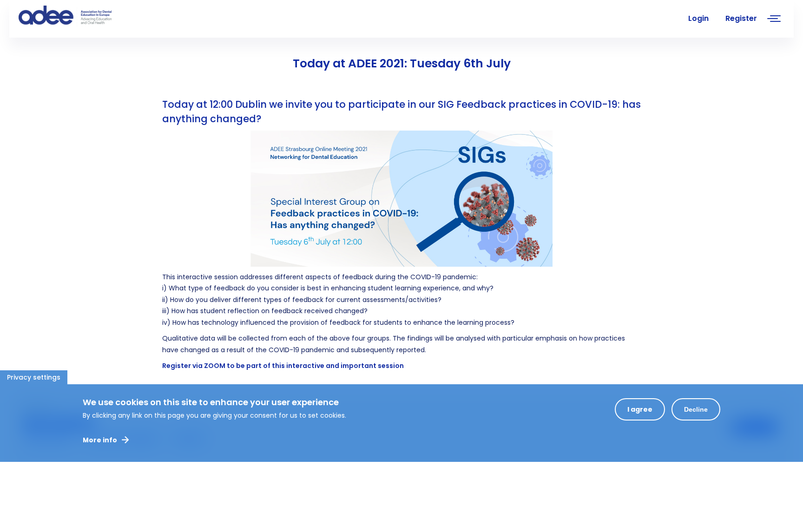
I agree (639, 409)
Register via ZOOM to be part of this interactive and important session (283, 365)
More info (100, 440)
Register (741, 18)
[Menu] (774, 20)
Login (698, 18)
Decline (696, 409)
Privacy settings (33, 377)
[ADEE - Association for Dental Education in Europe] (88, 16)
